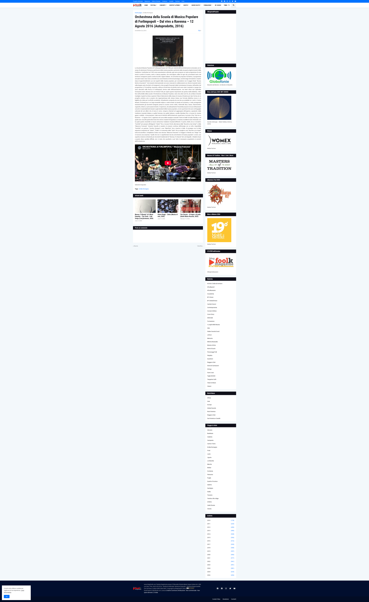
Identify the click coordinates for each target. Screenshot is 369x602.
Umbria (209, 502)
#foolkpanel (210, 287)
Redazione (147, 1)
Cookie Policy (216, 599)
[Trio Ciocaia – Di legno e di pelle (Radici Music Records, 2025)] (190, 206)
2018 (220, 547)
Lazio (209, 454)
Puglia (209, 478)
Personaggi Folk (212, 352)
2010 (220, 520)
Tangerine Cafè (211, 379)
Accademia (210, 294)
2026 (220, 575)
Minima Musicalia (212, 341)
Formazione (210, 321)
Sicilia (209, 491)
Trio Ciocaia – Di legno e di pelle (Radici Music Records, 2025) (190, 215)
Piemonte (210, 474)
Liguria (209, 457)
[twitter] (232, 1)
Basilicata (210, 433)
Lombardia (210, 461)
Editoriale (210, 318)
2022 (220, 561)
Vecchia (199, 246)
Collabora (164, 1)
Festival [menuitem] (153, 5)
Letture (209, 335)
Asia (208, 401)
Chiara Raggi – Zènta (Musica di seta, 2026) (168, 215)
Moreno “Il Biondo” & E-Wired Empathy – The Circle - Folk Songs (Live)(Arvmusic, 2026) (144, 216)
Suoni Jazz (210, 372)
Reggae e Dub (211, 362)
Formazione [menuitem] (207, 5)
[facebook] (221, 1)
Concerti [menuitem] (162, 5)
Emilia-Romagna (148, 12)
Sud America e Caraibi (213, 418)
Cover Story (210, 314)
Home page (138, 12)
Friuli (208, 450)
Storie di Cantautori (213, 365)
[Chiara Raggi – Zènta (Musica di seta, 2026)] (168, 206)
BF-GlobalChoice (212, 300)
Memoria (210, 338)
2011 (220, 524)
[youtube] (235, 1)
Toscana (209, 495)
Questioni (210, 359)
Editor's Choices (156, 1)
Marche (209, 464)
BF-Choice (210, 297)
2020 (220, 554)
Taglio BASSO (211, 376)
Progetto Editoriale (138, 1)
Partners (177, 1)
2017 (220, 544)
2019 (220, 551)
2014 (220, 534)
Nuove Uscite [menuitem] (196, 5)
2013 (220, 530)
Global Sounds (211, 408)
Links (183, 1)
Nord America (211, 411)
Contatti (171, 1)
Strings (209, 369)
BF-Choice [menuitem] (218, 5)
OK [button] (7, 596)
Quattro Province (212, 481)
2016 (220, 541)
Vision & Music (211, 383)
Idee (208, 328)
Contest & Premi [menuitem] (174, 5)
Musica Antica (211, 345)
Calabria (209, 437)
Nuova (136, 246)
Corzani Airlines (211, 311)
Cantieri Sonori (211, 304)
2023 (220, 565)
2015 (220, 537)
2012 (220, 527)
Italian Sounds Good (213, 331)
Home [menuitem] (146, 5)
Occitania (210, 471)
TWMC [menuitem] (225, 5)
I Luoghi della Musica (213, 324)
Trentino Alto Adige (213, 498)
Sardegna (210, 488)
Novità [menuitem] (186, 5)
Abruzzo (209, 430)
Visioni (209, 386)
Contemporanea (212, 307)
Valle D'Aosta (211, 505)
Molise (209, 467)
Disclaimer (226, 599)
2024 (220, 568)
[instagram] (227, 1)
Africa (209, 398)
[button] (229, 5)
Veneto (209, 509)
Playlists (209, 355)
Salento (209, 485)
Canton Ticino (211, 443)
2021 (220, 558)
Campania (210, 440)
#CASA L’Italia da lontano (214, 283)
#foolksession (211, 290)
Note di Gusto (211, 348)
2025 (220, 571)
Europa (209, 404)
